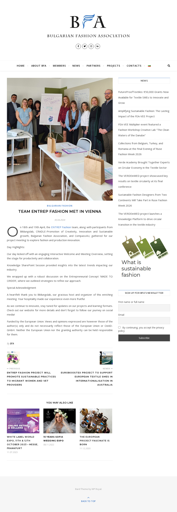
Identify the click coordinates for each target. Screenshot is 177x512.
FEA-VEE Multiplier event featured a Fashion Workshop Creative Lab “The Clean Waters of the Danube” (143, 130)
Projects (113, 65)
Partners (93, 65)
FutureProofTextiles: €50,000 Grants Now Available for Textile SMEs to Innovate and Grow (143, 97)
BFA (12, 343)
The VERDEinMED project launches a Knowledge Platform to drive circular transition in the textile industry (140, 219)
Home (21, 65)
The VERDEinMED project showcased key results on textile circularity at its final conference (143, 181)
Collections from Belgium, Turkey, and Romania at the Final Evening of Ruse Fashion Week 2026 (140, 148)
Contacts (134, 65)
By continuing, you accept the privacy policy (141, 329)
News (76, 65)
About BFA (38, 65)
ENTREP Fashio (60, 227)
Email (121, 314)
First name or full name (131, 302)
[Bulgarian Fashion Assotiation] (88, 25)
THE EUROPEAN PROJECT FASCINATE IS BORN (95, 441)
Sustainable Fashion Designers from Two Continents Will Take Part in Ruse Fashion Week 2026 (142, 200)
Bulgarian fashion (60, 205)
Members (59, 65)
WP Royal (96, 489)
